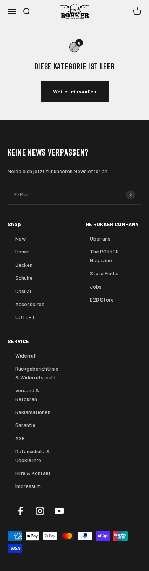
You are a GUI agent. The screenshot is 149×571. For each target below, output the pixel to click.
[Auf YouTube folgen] (59, 511)
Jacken (23, 264)
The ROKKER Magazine (104, 255)
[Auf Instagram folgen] (40, 511)
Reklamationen (32, 412)
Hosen (22, 251)
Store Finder (104, 273)
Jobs (96, 286)
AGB (20, 438)
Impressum (28, 486)
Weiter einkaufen (74, 91)
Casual (23, 291)
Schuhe (23, 277)
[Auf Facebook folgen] (20, 511)
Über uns (100, 238)
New (20, 238)
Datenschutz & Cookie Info (32, 455)
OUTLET (25, 317)
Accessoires (29, 304)
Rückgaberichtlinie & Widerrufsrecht (36, 372)
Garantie (25, 425)
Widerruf (25, 355)
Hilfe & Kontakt (33, 473)
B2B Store (102, 299)
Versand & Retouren (27, 394)
